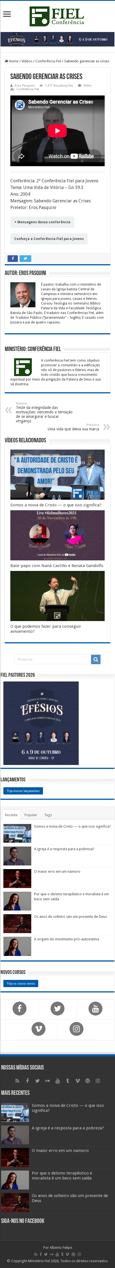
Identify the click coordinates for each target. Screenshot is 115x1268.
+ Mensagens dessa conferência (42, 222)
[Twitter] (37, 1080)
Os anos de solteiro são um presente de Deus (70, 916)
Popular (31, 815)
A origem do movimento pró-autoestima (66, 939)
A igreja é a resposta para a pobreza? (64, 849)
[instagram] (97, 1080)
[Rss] (17, 1080)
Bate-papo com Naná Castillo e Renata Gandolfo (56, 565)
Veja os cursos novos (21, 983)
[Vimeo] (77, 1080)
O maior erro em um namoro (57, 871)
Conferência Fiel (48, 61)
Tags (48, 815)
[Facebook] (27, 1080)
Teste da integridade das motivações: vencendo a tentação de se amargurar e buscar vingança (44, 412)
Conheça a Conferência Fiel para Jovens (49, 239)
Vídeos (26, 61)
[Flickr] (47, 1080)
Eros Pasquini (25, 85)
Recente (11, 815)
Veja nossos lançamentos (23, 791)
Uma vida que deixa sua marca (73, 427)
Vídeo (87, 85)
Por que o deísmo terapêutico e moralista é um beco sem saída (62, 1176)
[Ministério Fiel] (57, 15)
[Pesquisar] (95, 659)
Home (13, 61)
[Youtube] (57, 1080)
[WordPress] (87, 1080)
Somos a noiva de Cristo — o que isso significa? (55, 504)
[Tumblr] (67, 1080)
